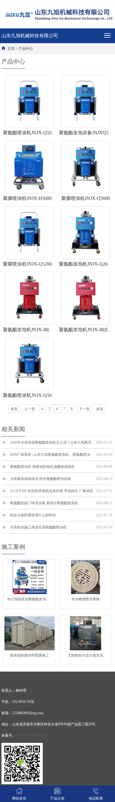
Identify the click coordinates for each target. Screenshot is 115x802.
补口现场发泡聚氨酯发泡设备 (30, 599)
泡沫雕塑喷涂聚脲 (85, 599)
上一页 (29, 409)
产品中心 (26, 48)
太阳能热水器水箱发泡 (85, 655)
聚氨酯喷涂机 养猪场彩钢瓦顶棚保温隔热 (61, 467)
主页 (11, 48)
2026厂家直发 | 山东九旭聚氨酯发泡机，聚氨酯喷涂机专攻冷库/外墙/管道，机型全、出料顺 (61, 454)
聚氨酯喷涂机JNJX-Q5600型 (32, 395)
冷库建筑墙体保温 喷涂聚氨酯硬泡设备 (61, 479)
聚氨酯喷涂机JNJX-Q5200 (29, 132)
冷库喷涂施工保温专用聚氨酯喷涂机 (61, 527)
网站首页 (19, 798)
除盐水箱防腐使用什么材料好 (61, 515)
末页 (99, 409)
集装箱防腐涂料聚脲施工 (29, 655)
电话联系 (96, 798)
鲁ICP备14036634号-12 (34, 735)
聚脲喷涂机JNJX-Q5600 (85, 198)
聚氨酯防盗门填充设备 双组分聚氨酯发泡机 (61, 503)
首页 (14, 409)
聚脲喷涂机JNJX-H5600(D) (30, 198)
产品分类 (57, 798)
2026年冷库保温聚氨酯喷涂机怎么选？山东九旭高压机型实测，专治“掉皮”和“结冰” (61, 442)
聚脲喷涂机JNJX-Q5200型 (29, 263)
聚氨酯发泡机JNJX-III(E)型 (86, 329)
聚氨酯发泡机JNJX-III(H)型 (31, 329)
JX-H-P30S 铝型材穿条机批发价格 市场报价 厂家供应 (61, 491)
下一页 (84, 409)
